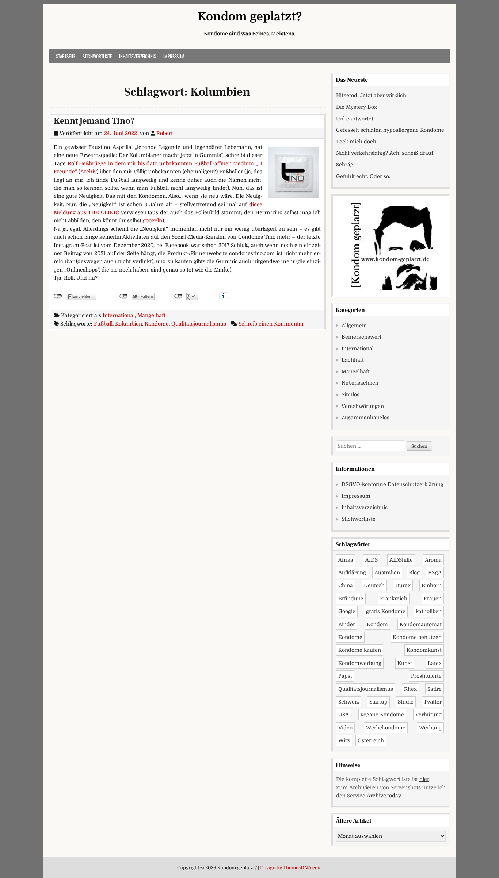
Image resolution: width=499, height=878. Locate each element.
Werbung (430, 728)
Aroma (433, 560)
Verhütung (428, 714)
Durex (403, 585)
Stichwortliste (97, 56)
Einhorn (432, 585)
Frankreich (393, 598)
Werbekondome (385, 728)
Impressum (173, 56)
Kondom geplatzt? (250, 16)
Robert (164, 133)
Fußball (103, 324)
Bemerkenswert (361, 337)
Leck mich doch (356, 142)
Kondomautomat (421, 624)
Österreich (371, 740)
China (345, 585)
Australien (387, 572)
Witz (344, 740)
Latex (435, 663)
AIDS (371, 560)
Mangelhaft (151, 315)
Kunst (404, 663)
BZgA (435, 572)
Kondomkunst (424, 650)
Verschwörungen (363, 406)
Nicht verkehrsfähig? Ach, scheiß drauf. (385, 153)
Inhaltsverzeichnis (137, 56)
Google (346, 611)
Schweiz (348, 702)
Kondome (157, 324)
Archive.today (384, 795)
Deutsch (374, 585)
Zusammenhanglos (365, 417)
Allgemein (354, 325)
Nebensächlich (360, 383)
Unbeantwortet (354, 119)
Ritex (410, 689)
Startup (378, 702)
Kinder (346, 624)
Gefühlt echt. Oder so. (363, 176)
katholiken (429, 611)
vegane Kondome (382, 714)
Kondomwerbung (359, 663)
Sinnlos (350, 394)
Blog (414, 572)
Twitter (433, 702)
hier (424, 779)
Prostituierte (426, 676)
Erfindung (350, 598)
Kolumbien (128, 324)
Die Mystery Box (356, 107)
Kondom (377, 624)
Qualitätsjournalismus (198, 324)
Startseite (65, 56)
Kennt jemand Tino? (94, 121)
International (119, 315)
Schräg (344, 164)
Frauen (433, 598)
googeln (152, 220)
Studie (406, 702)
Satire (434, 689)
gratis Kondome (385, 611)
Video (345, 728)
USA (343, 714)
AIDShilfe (401, 560)
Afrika (345, 560)
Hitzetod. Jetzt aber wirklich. (371, 95)
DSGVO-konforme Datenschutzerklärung (392, 484)
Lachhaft (353, 360)
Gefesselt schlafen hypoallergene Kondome (390, 130)
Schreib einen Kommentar (271, 324)
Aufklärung (352, 572)
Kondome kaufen (359, 650)
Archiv (88, 171)
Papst (345, 676)
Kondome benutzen (417, 637)
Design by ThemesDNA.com (291, 867)
